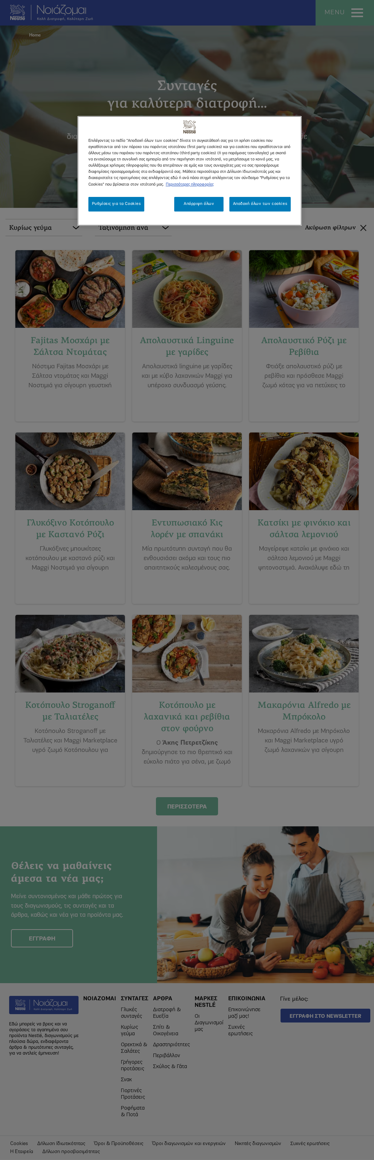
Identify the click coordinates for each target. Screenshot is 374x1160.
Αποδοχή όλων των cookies (260, 204)
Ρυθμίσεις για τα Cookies (116, 204)
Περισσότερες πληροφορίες (190, 184)
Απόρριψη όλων (199, 204)
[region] (189, 170)
